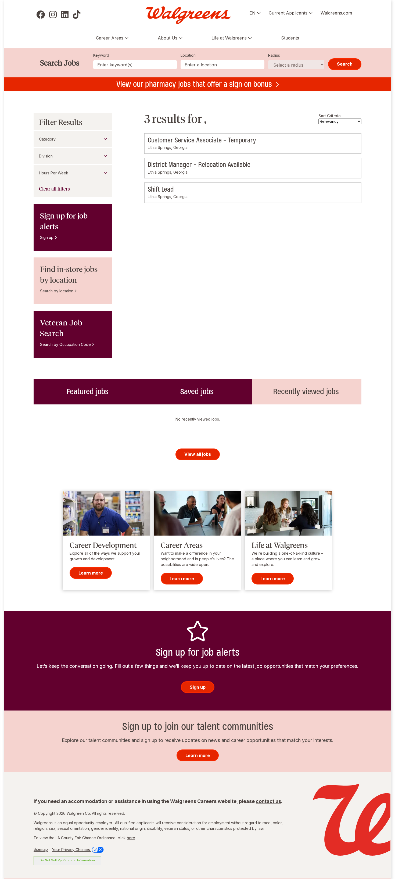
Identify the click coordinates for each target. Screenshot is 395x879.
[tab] (88, 391)
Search (345, 64)
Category (47, 139)
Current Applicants (288, 13)
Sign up (46, 237)
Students (290, 38)
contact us (268, 801)
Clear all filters (54, 189)
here (131, 837)
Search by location (56, 291)
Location (188, 55)
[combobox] (222, 64)
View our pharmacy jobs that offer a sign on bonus (194, 84)
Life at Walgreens (229, 38)
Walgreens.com (336, 13)
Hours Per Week (53, 173)
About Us (167, 38)
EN (252, 13)
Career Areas (109, 38)
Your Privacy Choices (71, 849)
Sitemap (41, 849)
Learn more (90, 573)
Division (46, 156)
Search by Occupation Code (65, 344)
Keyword (101, 55)
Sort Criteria (329, 115)
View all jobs (197, 454)
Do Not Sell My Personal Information (67, 860)
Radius (274, 55)
